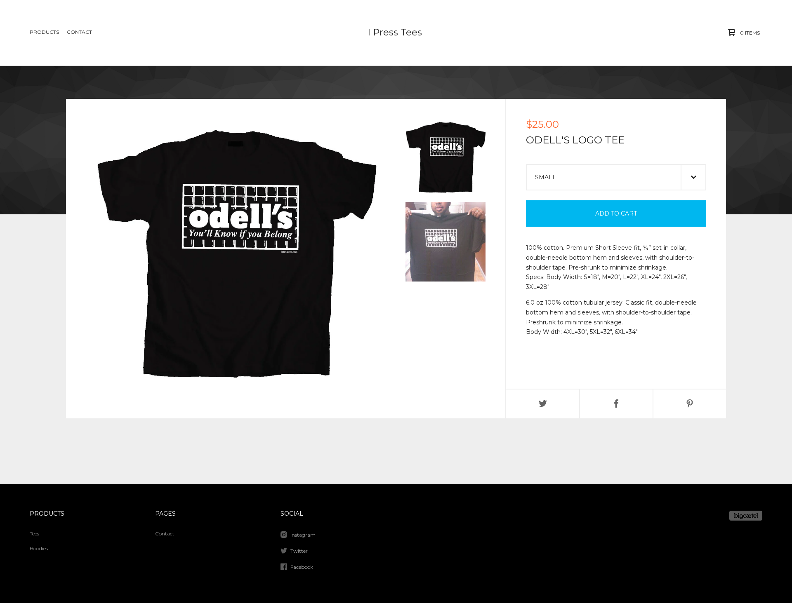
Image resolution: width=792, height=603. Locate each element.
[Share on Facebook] (616, 403)
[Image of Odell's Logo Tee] (445, 159)
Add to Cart (616, 213)
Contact (79, 32)
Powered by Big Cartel (745, 516)
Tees (34, 533)
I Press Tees (395, 32)
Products (44, 32)
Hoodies (39, 548)
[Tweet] (543, 403)
